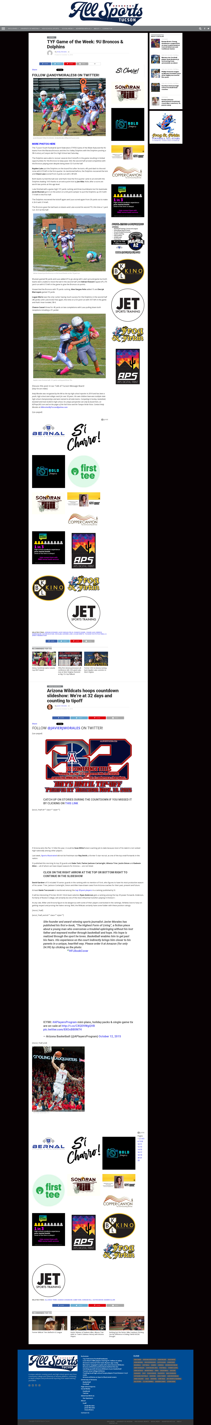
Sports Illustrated (49, 855)
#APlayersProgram (64, 1022)
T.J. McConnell (148, 1381)
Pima (156, 1370)
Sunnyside (171, 1362)
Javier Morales (62, 706)
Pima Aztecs (138, 1370)
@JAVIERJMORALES (63, 728)
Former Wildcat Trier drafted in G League (47, 1332)
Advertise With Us (83, 28)
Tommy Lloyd (172, 1368)
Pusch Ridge (151, 1373)
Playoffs (161, 1373)
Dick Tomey (162, 1376)
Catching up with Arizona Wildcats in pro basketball (102, 1369)
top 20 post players (83, 890)
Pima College (138, 1379)
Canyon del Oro (151, 1368)
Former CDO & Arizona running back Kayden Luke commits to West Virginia (95, 670)
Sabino (153, 1365)
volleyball (164, 1370)
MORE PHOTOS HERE (43, 143)
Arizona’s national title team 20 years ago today (100, 1363)
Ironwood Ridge (171, 1365)
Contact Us (107, 28)
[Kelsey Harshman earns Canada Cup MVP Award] (44, 665)
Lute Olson (161, 1362)
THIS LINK (71, 803)
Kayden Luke (68, 634)
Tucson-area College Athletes (94, 1371)
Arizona (153, 1376)
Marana (153, 1379)
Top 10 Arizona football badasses (95, 1359)
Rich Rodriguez (150, 1362)
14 (139, 1149)
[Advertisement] (127, 422)
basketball (149, 1370)
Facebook (86, 1391)
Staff (84, 1403)
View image (36, 1112)
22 (139, 1160)
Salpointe (171, 1359)
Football (86, 1384)
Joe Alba (58, 634)
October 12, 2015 (110, 1036)
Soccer (172, 1370)
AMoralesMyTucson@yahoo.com (54, 407)
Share (34, 69)
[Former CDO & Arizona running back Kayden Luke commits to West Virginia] (96, 665)
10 (139, 1144)
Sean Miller (162, 1359)
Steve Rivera (89, 1410)
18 (139, 1155)
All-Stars (137, 1381)
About (96, 28)
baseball (137, 1365)
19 (141, 1155)
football (162, 1368)
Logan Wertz (78, 634)
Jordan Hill (87, 1300)
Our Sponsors (88, 1398)
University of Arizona (30, 28)
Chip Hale (161, 1379)
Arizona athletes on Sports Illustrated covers (99, 1377)
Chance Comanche (64, 1300)
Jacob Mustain (48, 634)
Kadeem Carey (160, 1381)
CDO (143, 1373)
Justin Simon (98, 1300)
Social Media (67, 28)
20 (139, 1158)
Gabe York (77, 1300)
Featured (137, 1359)
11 (141, 1144)
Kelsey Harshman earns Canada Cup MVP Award (43, 669)
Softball (146, 1365)
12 (139, 1147)
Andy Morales (62, 52)
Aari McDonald (173, 1376)
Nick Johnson (171, 1373)
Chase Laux (90, 632)
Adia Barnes (138, 1362)
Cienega (160, 1365)
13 (141, 1147)
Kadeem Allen (109, 1300)
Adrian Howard (51, 632)
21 (141, 1158)
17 (141, 1152)
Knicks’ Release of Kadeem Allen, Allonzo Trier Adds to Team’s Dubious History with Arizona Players (87, 1334)
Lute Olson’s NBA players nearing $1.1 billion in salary (102, 1361)
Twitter (85, 1393)
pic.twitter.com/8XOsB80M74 (62, 1029)
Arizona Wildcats (149, 1359)
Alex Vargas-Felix (65, 632)
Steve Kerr (171, 1381)
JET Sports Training (174, 1379)
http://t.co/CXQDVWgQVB (78, 1025)
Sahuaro (137, 1373)
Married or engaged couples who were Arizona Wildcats (103, 1365)
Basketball (87, 1382)
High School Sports (50, 28)
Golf (147, 1379)
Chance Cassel (80, 632)
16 (139, 1152)
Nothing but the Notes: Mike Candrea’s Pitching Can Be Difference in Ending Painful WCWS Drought (126, 1334)
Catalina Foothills (141, 1376)
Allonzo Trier (51, 1300)
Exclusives (12, 28)
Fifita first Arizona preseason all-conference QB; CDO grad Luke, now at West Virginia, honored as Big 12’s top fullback (69, 671)
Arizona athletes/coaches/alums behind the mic (100, 1367)
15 (141, 1149)
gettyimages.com (44, 1112)
